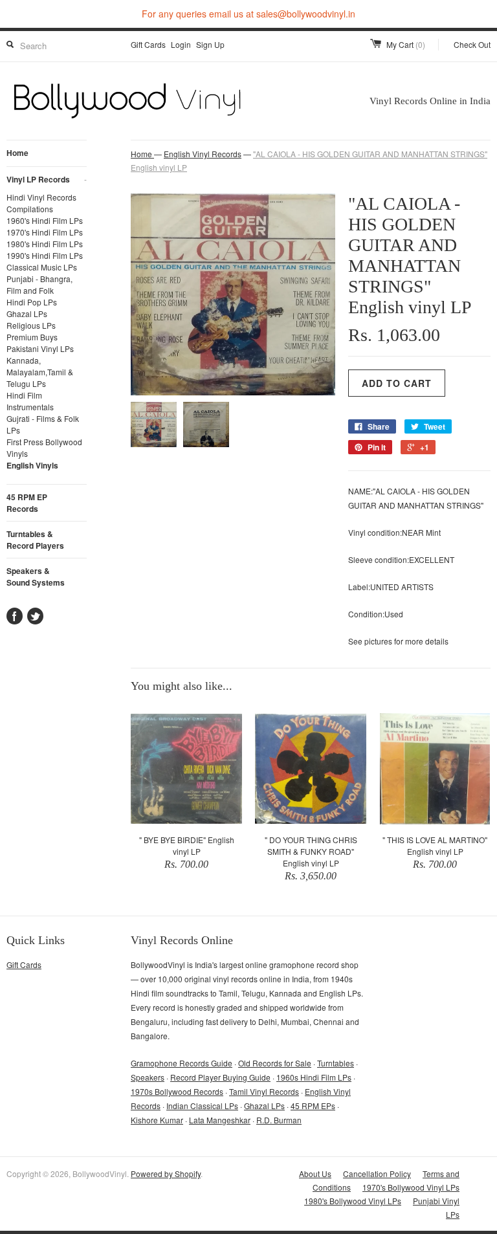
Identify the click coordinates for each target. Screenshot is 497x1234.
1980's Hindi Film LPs (44, 243)
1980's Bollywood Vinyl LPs (352, 1200)
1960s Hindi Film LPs (313, 1077)
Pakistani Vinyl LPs (40, 348)
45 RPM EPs (313, 1105)
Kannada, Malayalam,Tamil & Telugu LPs (39, 372)
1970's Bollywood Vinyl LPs (410, 1187)
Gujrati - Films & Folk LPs (42, 424)
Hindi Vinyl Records (41, 197)
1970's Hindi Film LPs (44, 231)
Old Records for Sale (274, 1062)
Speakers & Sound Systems (35, 576)
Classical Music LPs (41, 266)
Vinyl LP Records (46, 179)
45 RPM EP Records (26, 502)
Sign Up (210, 44)
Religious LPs (31, 325)
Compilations (29, 208)
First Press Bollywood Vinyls (44, 447)
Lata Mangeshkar (219, 1119)
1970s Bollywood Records (177, 1091)
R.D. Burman (279, 1119)
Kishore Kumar (157, 1119)
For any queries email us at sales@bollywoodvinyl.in (248, 13)
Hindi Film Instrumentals (30, 401)
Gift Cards (148, 44)
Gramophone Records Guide (181, 1062)
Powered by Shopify (166, 1173)
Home (17, 153)
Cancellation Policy (377, 1173)
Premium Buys (32, 336)
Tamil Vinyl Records (264, 1091)
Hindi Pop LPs (31, 301)
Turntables (335, 1062)
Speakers (147, 1077)
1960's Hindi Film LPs (44, 220)
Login (181, 44)
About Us (315, 1173)
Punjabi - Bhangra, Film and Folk (39, 284)
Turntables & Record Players (35, 539)
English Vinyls (32, 465)
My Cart (405, 44)
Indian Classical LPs (202, 1105)
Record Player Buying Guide (220, 1077)
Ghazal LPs (26, 313)
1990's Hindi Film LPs (44, 255)
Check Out (472, 44)
